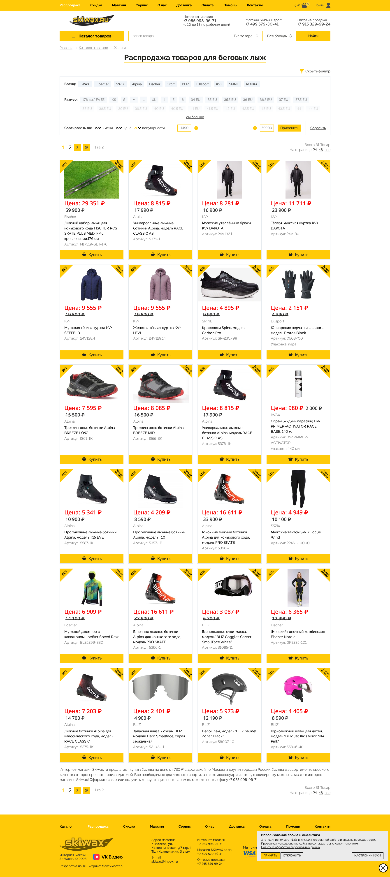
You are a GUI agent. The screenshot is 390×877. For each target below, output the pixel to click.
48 (321, 150)
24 (315, 150)
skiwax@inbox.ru (164, 861)
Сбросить (318, 128)
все (327, 150)
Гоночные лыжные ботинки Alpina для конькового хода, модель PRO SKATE (226, 537)
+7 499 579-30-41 (262, 24)
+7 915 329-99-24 (313, 24)
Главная (66, 48)
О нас (162, 5)
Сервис (142, 5)
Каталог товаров (93, 48)
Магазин (119, 5)
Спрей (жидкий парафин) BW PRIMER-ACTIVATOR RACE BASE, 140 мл (295, 426)
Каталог (66, 826)
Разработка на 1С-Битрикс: (91, 866)
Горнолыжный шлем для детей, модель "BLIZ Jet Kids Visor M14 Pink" (297, 736)
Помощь (230, 5)
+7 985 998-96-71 (199, 21)
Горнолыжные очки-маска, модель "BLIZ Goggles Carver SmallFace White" (226, 636)
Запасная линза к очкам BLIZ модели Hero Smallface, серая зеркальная (159, 736)
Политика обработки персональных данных (290, 847)
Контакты (255, 5)
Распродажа (70, 5)
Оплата (208, 5)
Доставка (184, 5)
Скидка (96, 5)
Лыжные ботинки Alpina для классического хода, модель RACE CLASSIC (88, 736)
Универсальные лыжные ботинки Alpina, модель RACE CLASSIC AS (158, 228)
